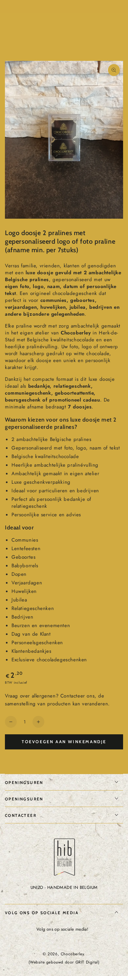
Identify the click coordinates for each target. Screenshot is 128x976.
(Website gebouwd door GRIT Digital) (64, 962)
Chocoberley (72, 954)
